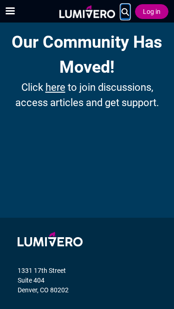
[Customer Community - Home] (87, 11)
